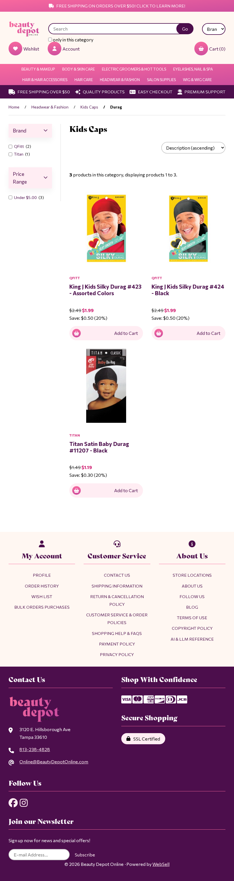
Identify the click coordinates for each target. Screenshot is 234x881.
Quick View (119, 274)
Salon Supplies (161, 79)
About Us (192, 585)
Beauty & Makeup (38, 69)
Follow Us (192, 596)
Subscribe (85, 854)
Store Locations (192, 575)
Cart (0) (217, 48)
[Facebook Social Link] (13, 802)
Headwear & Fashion (120, 79)
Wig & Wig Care (197, 79)
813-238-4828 (34, 749)
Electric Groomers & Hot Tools (134, 69)
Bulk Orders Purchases (42, 607)
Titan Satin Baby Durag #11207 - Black (99, 447)
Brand (19, 130)
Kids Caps (89, 106)
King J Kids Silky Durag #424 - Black (188, 289)
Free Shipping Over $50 (43, 91)
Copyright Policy (192, 628)
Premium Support (204, 91)
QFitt (19, 146)
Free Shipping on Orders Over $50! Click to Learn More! (120, 5)
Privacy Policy (117, 654)
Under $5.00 (26, 197)
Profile (42, 575)
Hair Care (83, 79)
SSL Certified (146, 738)
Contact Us (117, 575)
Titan (19, 154)
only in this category (72, 39)
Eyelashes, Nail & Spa (193, 69)
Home (14, 106)
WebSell (161, 864)
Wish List (41, 596)
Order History (42, 585)
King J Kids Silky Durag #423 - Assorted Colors (105, 289)
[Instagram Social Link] (24, 802)
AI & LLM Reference (192, 638)
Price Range (20, 178)
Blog (192, 607)
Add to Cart (126, 333)
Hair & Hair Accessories (44, 79)
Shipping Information (117, 585)
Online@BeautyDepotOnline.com (53, 761)
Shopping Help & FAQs (117, 633)
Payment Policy (117, 643)
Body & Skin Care (78, 69)
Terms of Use (192, 617)
